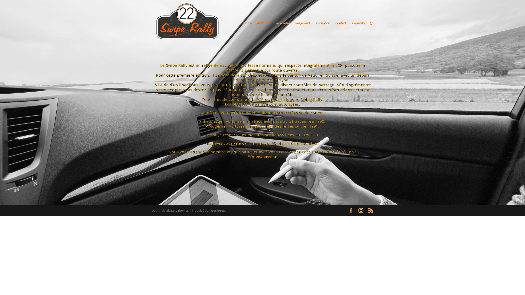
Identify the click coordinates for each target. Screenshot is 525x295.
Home (247, 23)
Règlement (302, 23)
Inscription (322, 23)
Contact (340, 23)
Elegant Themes (177, 210)
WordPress (218, 210)
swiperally (358, 23)
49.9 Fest (263, 23)
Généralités (282, 23)
